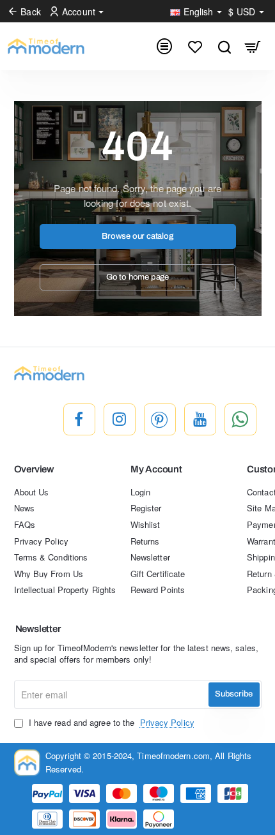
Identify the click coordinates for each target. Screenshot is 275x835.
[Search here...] (224, 46)
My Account (156, 469)
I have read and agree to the (110, 722)
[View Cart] (253, 46)
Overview (34, 469)
